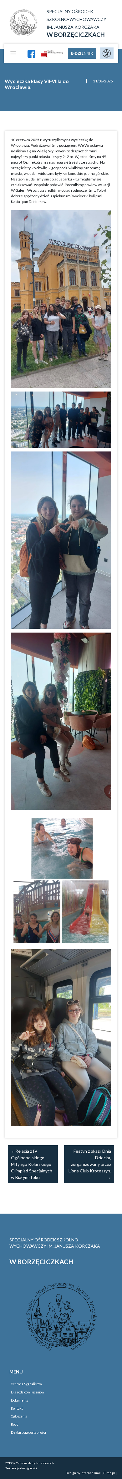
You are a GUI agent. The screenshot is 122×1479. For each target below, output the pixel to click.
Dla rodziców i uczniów (27, 1392)
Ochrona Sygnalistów (26, 1384)
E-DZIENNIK (82, 53)
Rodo (14, 1424)
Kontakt (17, 1408)
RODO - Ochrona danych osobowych (29, 1463)
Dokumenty (19, 1400)
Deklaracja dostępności (28, 1432)
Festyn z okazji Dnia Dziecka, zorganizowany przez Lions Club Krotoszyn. (90, 1160)
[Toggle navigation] (13, 53)
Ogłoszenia (19, 1416)
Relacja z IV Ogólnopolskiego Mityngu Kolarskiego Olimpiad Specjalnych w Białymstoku (31, 1164)
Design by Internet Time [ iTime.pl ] (91, 1473)
